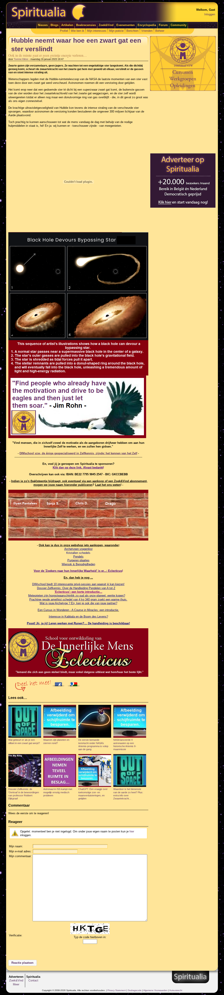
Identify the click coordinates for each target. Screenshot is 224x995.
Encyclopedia (147, 25)
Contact (33, 980)
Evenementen (125, 25)
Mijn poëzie (116, 30)
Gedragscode (135, 990)
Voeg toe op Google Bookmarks (74, 683)
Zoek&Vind (106, 25)
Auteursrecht (175, 990)
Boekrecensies (86, 25)
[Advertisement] (183, 122)
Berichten (132, 30)
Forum (163, 25)
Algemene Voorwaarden (155, 990)
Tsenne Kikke (21, 59)
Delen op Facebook (59, 683)
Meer (16, 984)
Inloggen (209, 14)
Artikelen (67, 25)
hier (132, 831)
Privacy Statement (116, 990)
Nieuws (43, 25)
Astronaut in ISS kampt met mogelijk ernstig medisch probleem (57, 792)
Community (178, 25)
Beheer (159, 30)
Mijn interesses (96, 30)
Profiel (64, 30)
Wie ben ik (77, 30)
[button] (22, 963)
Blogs (54, 25)
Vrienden (146, 30)
